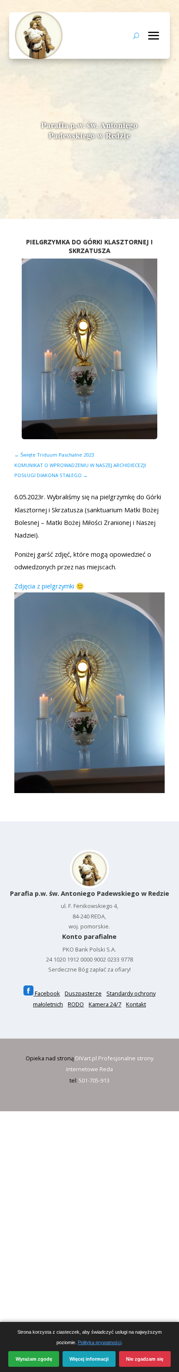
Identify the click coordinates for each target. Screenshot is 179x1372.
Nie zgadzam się (144, 1359)
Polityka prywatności (99, 1342)
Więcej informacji (89, 1359)
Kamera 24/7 (105, 1004)
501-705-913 (94, 1080)
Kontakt (136, 1004)
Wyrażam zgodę (34, 1359)
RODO (76, 1004)
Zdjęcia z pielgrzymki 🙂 (49, 586)
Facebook (46, 993)
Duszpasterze (83, 993)
